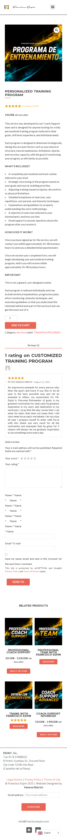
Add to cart (20, 325)
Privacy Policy (12, 571)
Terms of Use (52, 779)
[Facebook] (29, 830)
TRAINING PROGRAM (47, 332)
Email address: (16, 794)
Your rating (12, 464)
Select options (18, 671)
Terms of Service (31, 571)
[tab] (33, 345)
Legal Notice (14, 779)
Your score (12, 458)
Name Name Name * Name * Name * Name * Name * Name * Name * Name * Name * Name (13, 513)
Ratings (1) (33, 345)
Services (21, 332)
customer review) (30, 106)
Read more (48, 661)
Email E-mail (12, 543)
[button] (52, 7)
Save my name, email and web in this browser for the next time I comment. (33, 561)
